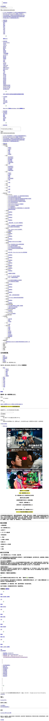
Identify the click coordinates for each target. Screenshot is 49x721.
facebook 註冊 (4, 712)
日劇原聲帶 (10, 162)
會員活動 (5, 671)
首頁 (4, 355)
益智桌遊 (10, 335)
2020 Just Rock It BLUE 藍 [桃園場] (15, 204)
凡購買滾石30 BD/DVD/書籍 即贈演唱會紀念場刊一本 (18, 341)
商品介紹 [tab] (5, 426)
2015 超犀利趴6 (11, 206)
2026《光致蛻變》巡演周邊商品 (15, 225)
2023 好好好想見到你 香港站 (14, 197)
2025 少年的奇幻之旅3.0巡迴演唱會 (16, 244)
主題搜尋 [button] (5, 112)
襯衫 (9, 320)
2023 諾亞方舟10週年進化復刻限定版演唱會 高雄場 (19, 198)
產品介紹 (5, 357)
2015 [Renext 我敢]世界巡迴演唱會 (15, 297)
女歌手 (9, 148)
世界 (4, 382)
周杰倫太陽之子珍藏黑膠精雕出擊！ (11, 17)
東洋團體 (10, 159)
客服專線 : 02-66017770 (8, 653)
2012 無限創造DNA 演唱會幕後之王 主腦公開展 (19, 208)
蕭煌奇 (2, 391)
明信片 (9, 331)
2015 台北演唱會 (12, 313)
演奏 (9, 179)
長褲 (9, 324)
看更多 (7, 589)
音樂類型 (5, 21)
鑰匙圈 (9, 332)
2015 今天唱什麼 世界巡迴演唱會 (15, 248)
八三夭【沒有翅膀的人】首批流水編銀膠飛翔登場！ (15, 12)
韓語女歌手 (10, 167)
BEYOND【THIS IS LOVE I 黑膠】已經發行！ (13, 13)
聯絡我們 (5, 675)
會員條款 (5, 669)
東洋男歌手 (10, 157)
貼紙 (9, 327)
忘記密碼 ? (3, 705)
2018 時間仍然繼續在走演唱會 (15, 280)
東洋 (4, 377)
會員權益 (5, 670)
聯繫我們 (5, 2)
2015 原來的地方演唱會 (13, 281)
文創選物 (5, 96)
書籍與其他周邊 (11, 209)
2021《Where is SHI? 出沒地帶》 (15, 229)
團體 (9, 150)
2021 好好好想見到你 (13, 202)
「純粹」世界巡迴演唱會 (13, 294)
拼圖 (9, 328)
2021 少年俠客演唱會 (13, 245)
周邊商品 (10, 212)
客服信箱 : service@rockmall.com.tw (10, 654)
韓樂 (4, 378)
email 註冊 (9, 712)
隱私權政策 (5, 667)
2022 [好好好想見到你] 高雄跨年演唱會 (17, 201)
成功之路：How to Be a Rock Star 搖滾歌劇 (17, 252)
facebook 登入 (4, 700)
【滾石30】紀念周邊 (12, 307)
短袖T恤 (10, 318)
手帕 (9, 329)
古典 (4, 381)
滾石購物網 (3, 6)
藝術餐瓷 (10, 336)
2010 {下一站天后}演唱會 (14, 276)
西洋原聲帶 (10, 178)
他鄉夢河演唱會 (11, 273)
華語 (4, 359)
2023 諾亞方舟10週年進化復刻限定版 (16, 199)
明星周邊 (5, 41)
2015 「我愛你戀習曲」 (13, 277)
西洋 (4, 379)
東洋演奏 (10, 161)
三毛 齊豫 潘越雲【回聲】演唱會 (15, 305)
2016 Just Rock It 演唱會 (13, 205)
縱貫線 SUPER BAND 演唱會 (14, 241)
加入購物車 (3, 413)
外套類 (9, 321)
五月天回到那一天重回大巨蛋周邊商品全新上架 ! (14, 15)
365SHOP (3, 694)
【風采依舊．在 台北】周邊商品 (15, 222)
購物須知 (5, 673)
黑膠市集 (5, 20)
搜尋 (2, 131)
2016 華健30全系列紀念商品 (14, 246)
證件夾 (9, 333)
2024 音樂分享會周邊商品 (14, 226)
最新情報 (5, 125)
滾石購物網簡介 (6, 665)
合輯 (9, 151)
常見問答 (5, 674)
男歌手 (9, 147)
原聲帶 (9, 154)
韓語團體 (10, 169)
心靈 (4, 383)
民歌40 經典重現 (12, 308)
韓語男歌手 (10, 166)
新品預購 (5, 111)
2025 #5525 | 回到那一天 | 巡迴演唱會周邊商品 (18, 195)
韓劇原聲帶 (10, 170)
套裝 (9, 152)
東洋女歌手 (10, 158)
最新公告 (5, 666)
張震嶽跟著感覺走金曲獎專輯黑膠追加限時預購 (13, 16)
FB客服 (2, 719)
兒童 (4, 385)
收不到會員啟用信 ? (5, 706)
